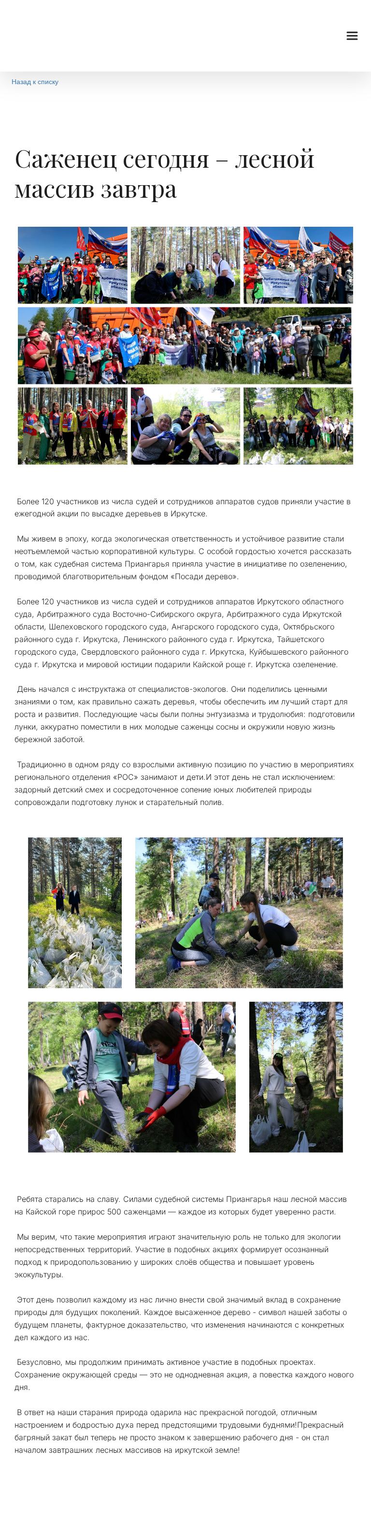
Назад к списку (35, 81)
